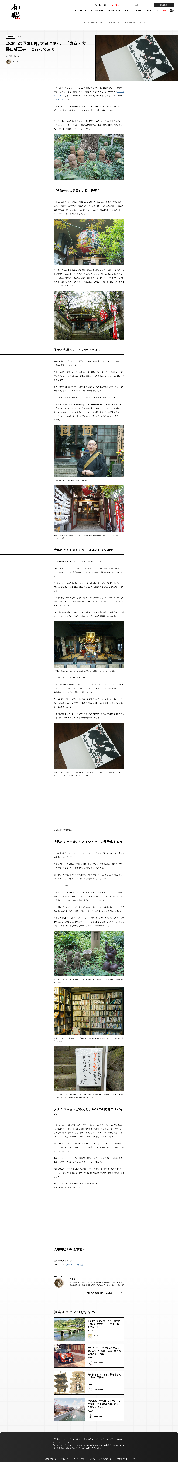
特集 (164, 10)
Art (74, 10)
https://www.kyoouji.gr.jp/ (74, 1265)
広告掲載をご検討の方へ (50, 1459)
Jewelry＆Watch (97, 10)
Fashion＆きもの (114, 10)
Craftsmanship (152, 10)
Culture (83, 10)
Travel (127, 10)
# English (115, 5)
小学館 (133, 1459)
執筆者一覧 (64, 1459)
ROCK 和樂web (92, 22)
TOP (84, 22)
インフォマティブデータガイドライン (101, 1459)
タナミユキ (58, 99)
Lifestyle (138, 10)
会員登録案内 (164, 5)
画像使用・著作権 (122, 1459)
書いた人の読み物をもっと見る (100, 1293)
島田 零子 (73, 1279)
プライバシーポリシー (79, 1459)
